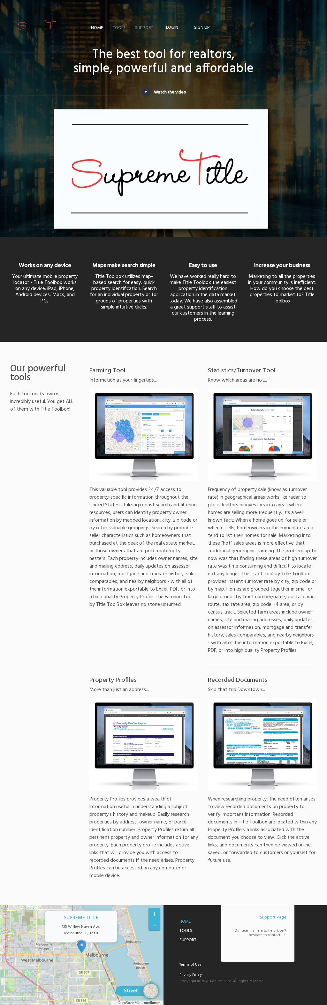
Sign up (202, 28)
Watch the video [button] (170, 92)
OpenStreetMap (129, 1003)
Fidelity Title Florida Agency (40, 26)
